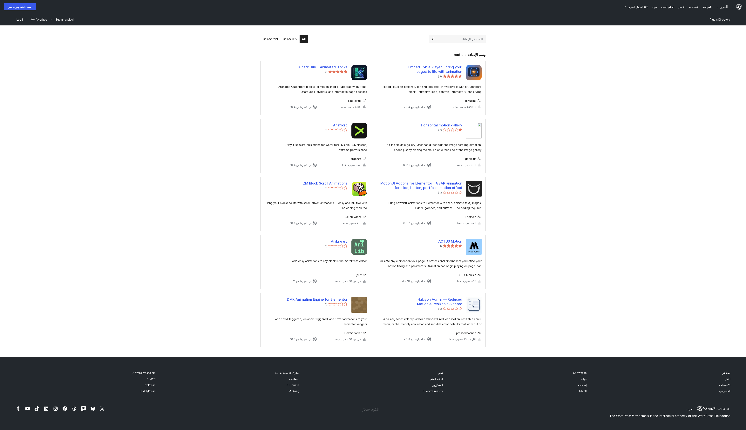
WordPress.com (143, 372)
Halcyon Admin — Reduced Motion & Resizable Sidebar (439, 301)
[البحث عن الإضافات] (433, 39)
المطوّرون (437, 385)
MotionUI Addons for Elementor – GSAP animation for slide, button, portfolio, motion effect (421, 185)
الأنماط (583, 391)
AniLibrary (339, 241)
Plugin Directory (720, 19)
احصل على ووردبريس (20, 6)
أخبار (727, 378)
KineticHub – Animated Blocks (323, 67)
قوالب (583, 378)
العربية (689, 409)
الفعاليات (294, 378)
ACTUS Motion (450, 241)
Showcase (580, 372)
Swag (294, 391)
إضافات (582, 385)
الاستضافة (724, 385)
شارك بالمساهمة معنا (287, 372)
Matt (150, 378)
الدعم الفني (436, 378)
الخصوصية (724, 391)
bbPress (150, 385)
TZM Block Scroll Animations (324, 183)
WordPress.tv (432, 391)
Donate (292, 385)
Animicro (340, 125)
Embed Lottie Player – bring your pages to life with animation (435, 69)
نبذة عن (726, 372)
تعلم (440, 372)
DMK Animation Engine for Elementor (317, 299)
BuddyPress (147, 391)
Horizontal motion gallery (441, 125)
